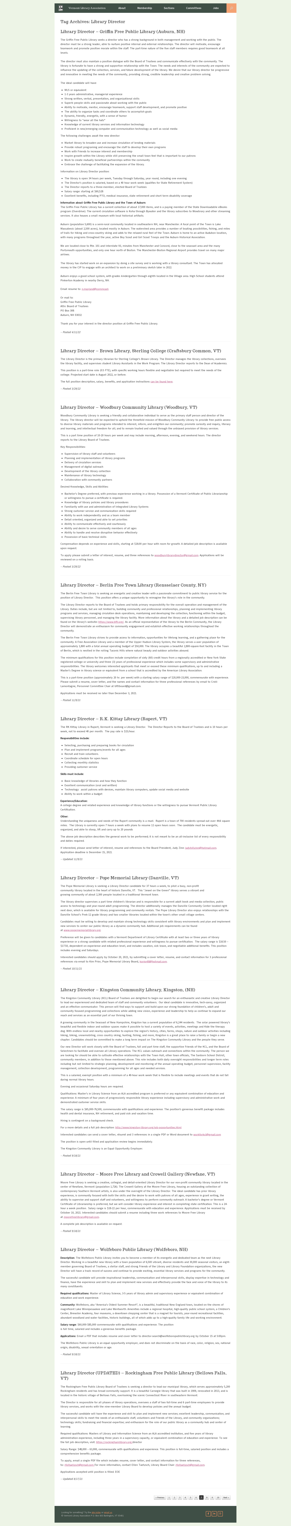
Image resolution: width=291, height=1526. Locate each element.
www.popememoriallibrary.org (82, 930)
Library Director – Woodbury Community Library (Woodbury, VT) (128, 407)
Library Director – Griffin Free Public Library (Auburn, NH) (122, 31)
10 (218, 1497)
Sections (169, 8)
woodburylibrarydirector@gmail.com (176, 555)
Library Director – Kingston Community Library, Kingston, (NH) (127, 989)
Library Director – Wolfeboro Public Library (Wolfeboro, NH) (124, 1249)
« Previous (160, 1497)
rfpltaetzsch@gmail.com (79, 1465)
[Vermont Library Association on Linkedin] (214, 1513)
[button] (231, 8)
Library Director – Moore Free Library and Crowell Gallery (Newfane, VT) (137, 1174)
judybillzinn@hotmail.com (200, 848)
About (122, 8)
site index (96, 1512)
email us (108, 1512)
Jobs (216, 8)
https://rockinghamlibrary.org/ (114, 1442)
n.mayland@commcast (95, 289)
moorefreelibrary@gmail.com (81, 1217)
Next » (226, 1497)
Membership (144, 8)
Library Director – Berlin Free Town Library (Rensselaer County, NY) (133, 585)
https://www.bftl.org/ (111, 622)
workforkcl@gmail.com (207, 1134)
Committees (193, 8)
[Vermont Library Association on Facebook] (208, 1513)
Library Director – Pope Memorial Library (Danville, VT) (119, 877)
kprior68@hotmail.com (153, 961)
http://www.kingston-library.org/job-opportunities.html (148, 1127)
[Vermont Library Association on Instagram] (220, 1513)
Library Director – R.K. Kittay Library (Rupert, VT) (113, 718)
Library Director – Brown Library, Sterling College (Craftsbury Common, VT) (140, 350)
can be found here (162, 381)
